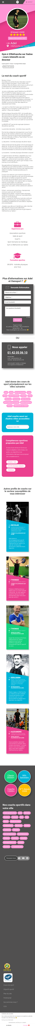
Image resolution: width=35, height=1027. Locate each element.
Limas (30, 396)
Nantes (6, 821)
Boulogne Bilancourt (9, 842)
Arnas (11, 392)
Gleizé (5, 396)
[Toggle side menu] (3, 2)
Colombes (16, 830)
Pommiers (16, 399)
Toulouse (14, 817)
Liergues (23, 396)
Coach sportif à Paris (10, 813)
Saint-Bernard (25, 399)
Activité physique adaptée (16, 466)
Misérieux (8, 399)
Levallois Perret (8, 825)
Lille (27, 817)
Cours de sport (9, 985)
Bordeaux (6, 817)
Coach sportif (5, 63)
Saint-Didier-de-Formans (11, 402)
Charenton (15, 838)
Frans (29, 392)
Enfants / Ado (12, 462)
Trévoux (9, 405)
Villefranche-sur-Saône (21, 405)
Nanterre (20, 842)
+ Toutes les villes (17, 846)
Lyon (20, 813)
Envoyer (17, 320)
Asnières (27, 825)
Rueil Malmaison (23, 834)
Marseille (27, 813)
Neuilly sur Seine (15, 821)
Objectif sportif (9, 989)
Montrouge (18, 825)
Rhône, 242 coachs (8, 66)
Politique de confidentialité (7, 1020)
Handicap (11, 470)
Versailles (23, 838)
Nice (21, 817)
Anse (5, 392)
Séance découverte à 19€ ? (17, 38)
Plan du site (8, 994)
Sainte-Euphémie (26, 402)
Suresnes (6, 838)
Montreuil (6, 846)
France (11, 63)
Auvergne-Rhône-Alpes (20, 63)
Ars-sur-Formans (20, 392)
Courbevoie (7, 830)
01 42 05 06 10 (17, 352)
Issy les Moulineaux (9, 834)
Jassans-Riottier (14, 396)
